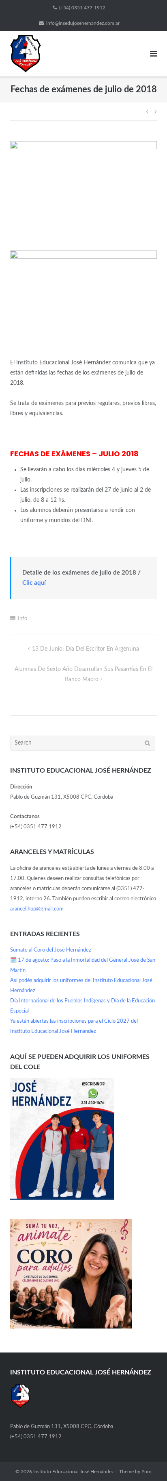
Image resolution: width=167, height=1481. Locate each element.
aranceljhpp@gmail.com (37, 909)
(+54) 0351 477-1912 (82, 7)
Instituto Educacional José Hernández (73, 1471)
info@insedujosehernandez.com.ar (83, 23)
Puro (146, 1471)
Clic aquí (34, 583)
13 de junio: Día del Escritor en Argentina (85, 649)
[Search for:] (82, 743)
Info (22, 618)
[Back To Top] (147, 1461)
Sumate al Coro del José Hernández (50, 950)
